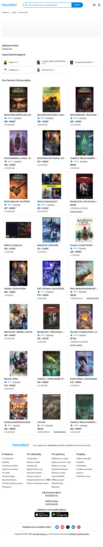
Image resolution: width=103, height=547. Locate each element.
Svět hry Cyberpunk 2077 (47, 201)
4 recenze (49, 118)
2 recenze (17, 118)
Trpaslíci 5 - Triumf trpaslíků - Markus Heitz (51, 379)
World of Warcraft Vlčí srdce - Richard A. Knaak (18, 115)
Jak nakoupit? (32, 458)
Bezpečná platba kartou (36, 480)
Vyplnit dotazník (51, 504)
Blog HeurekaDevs (9, 480)
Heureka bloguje (8, 476)
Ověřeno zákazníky (83, 458)
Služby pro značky (58, 473)
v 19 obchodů (9, 124)
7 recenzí (16, 425)
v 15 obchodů (42, 164)
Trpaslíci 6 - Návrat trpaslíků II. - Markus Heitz (84, 422)
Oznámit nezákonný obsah (12, 483)
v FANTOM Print (76, 298)
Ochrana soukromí (34, 476)
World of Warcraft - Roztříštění (17, 201)
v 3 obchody (41, 251)
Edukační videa (57, 483)
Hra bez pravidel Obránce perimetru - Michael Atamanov (18, 422)
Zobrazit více (7, 49)
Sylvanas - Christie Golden (15, 288)
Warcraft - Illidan (11, 379)
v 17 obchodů (75, 124)
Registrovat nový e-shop (61, 462)
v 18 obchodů (42, 124)
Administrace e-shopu (60, 458)
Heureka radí (32, 465)
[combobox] (47, 5)
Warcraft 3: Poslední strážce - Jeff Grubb (84, 332)
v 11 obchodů (42, 385)
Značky (13, 12)
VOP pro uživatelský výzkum (38, 483)
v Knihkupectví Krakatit (79, 341)
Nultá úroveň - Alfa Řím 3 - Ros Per (18, 332)
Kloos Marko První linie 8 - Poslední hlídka (51, 115)
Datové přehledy (58, 476)
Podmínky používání (9, 465)
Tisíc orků (41, 422)
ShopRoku (80, 462)
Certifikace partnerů (84, 469)
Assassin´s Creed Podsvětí (81, 245)
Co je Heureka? (8, 458)
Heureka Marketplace (60, 469)
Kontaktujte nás (51, 495)
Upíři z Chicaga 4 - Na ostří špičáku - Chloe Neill (51, 288)
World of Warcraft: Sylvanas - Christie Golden (51, 158)
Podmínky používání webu (79, 534)
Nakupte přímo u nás (35, 469)
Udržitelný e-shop (83, 476)
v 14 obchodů (9, 211)
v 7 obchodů (9, 251)
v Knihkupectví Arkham (79, 208)
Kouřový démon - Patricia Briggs (83, 379)
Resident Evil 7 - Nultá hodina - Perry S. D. (51, 332)
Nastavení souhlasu (34, 473)
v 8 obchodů (42, 298)
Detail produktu (76, 211)
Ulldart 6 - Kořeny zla (13, 245)
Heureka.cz (5, 12)
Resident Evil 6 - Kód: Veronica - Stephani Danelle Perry (84, 201)
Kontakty (5, 462)
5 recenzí (82, 248)
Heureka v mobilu (33, 462)
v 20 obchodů (42, 211)
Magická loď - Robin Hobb (47, 245)
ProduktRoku (81, 465)
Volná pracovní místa (10, 469)
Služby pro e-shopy (59, 465)
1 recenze (82, 118)
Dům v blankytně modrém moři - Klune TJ (84, 288)
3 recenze (16, 205)
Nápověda (55, 487)
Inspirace (79, 473)
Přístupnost (6, 487)
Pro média (6, 473)
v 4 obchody (8, 295)
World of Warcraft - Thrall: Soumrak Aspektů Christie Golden (84, 115)
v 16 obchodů (9, 338)
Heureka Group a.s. (40, 534)
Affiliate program (58, 480)
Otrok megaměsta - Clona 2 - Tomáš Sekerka (18, 158)
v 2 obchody (74, 168)
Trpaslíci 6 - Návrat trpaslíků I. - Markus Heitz (84, 158)
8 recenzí (49, 425)
